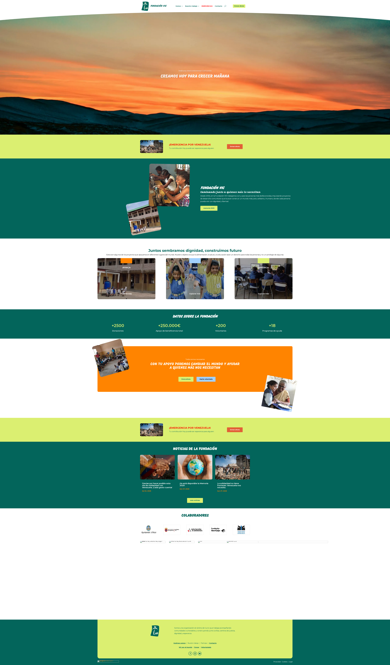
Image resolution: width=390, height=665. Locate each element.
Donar (196, 647)
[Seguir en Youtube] (200, 653)
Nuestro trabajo (191, 6)
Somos (178, 6)
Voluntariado (206, 647)
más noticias (195, 500)
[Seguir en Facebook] (190, 653)
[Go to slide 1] (126, 298)
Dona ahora (185, 379)
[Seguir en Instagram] (195, 653)
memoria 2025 (208, 208)
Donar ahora (239, 6)
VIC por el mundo (185, 647)
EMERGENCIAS (207, 6)
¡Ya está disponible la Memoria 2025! (194, 484)
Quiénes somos (179, 643)
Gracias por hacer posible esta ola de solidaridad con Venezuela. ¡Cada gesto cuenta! (157, 485)
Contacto (218, 6)
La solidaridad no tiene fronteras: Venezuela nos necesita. (229, 485)
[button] (100, 276)
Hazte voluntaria (206, 379)
